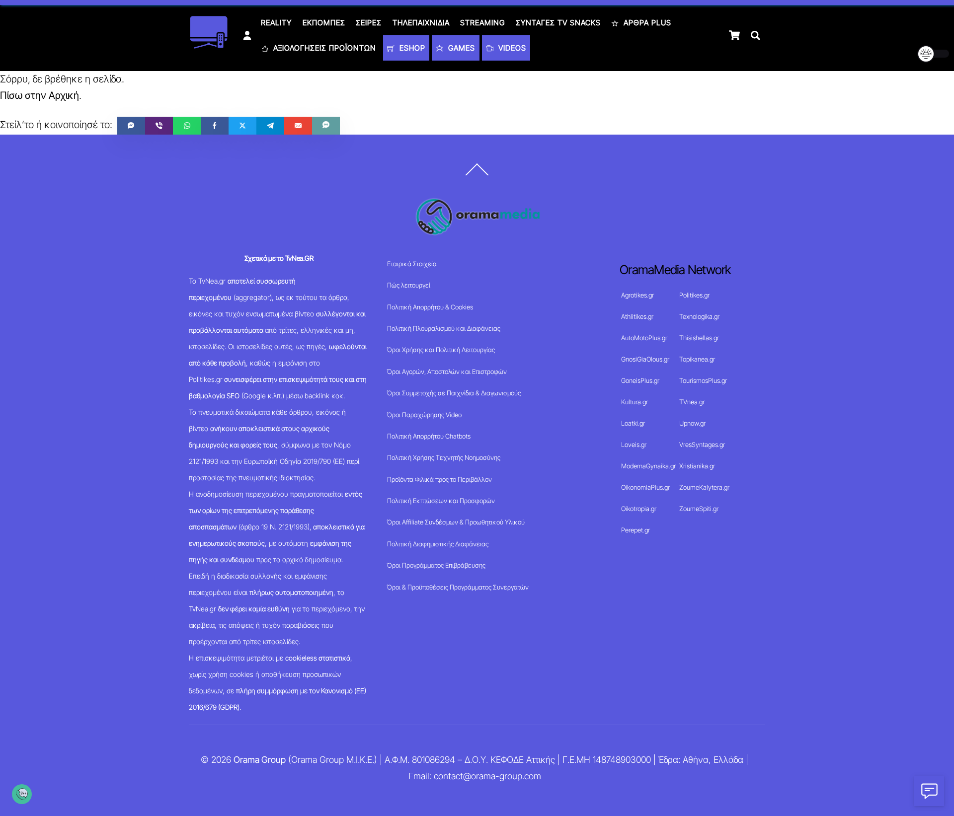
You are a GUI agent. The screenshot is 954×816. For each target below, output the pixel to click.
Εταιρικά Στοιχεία (412, 264)
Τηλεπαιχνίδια (421, 22)
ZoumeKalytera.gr (704, 487)
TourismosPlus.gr (703, 380)
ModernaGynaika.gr (648, 466)
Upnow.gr (692, 423)
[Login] (247, 35)
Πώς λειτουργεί (408, 285)
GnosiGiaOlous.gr (645, 359)
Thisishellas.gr (699, 338)
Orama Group (260, 759)
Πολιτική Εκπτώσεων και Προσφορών (441, 501)
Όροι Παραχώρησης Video (424, 415)
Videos (511, 48)
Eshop (411, 48)
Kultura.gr (634, 402)
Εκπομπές (324, 22)
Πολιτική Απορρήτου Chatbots (429, 436)
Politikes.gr (694, 295)
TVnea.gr (692, 402)
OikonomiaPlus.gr (645, 487)
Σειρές (369, 22)
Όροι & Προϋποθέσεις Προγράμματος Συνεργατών (458, 587)
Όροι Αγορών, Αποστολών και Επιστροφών (447, 371)
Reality (276, 22)
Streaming (482, 22)
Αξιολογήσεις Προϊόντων (323, 48)
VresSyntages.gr (702, 444)
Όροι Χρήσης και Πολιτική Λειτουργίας (441, 350)
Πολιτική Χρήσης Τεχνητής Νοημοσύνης (443, 457)
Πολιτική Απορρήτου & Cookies (430, 307)
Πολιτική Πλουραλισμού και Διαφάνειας (443, 328)
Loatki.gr (633, 423)
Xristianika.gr (697, 466)
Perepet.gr (635, 530)
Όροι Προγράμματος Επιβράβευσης (436, 565)
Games (460, 48)
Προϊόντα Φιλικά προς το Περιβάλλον (439, 479)
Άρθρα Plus (646, 22)
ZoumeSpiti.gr (698, 509)
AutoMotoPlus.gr (644, 338)
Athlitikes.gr (637, 316)
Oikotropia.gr (638, 509)
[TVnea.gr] (209, 45)
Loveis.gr (633, 444)
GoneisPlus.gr (640, 380)
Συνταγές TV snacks (558, 22)
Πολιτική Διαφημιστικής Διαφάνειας (437, 544)
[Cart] (734, 35)
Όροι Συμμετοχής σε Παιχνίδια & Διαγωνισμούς (454, 393)
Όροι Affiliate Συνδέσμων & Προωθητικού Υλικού (456, 522)
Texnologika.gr (699, 316)
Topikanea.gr (697, 359)
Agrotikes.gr (637, 295)
